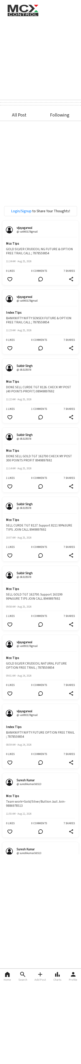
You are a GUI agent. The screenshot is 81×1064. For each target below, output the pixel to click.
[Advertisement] (40, 57)
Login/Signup (21, 211)
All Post (19, 115)
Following (59, 115)
